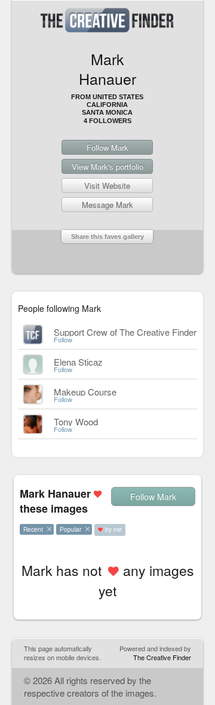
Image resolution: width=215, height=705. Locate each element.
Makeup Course (85, 391)
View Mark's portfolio (107, 166)
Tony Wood (76, 421)
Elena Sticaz (78, 361)
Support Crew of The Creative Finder (125, 332)
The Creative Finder (162, 657)
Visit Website (107, 185)
